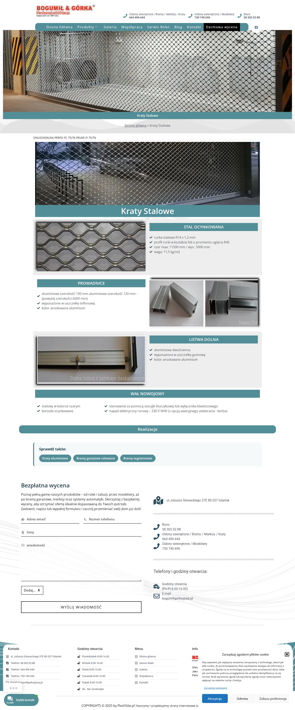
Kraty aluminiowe (55, 458)
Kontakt (194, 27)
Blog (178, 27)
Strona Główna (59, 27)
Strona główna (135, 125)
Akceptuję (215, 699)
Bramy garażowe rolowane (95, 458)
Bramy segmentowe (137, 458)
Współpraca (131, 27)
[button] (287, 654)
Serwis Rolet (158, 27)
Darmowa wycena (222, 27)
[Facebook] (256, 27)
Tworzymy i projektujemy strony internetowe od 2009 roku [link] (174, 706)
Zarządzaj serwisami (215, 688)
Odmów (242, 699)
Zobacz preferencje (273, 699)
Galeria (110, 27)
